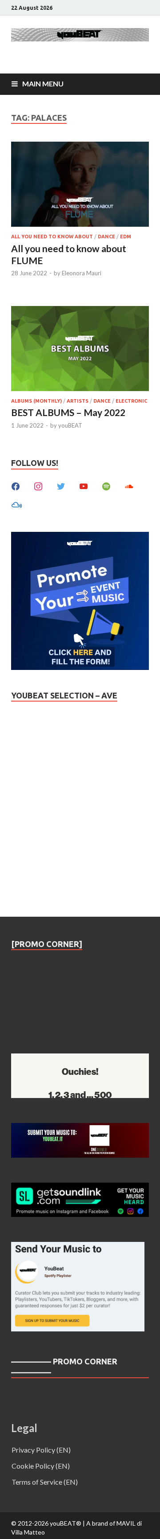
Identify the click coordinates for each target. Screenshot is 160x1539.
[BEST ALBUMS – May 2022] (80, 350)
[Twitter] (60, 486)
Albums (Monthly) (36, 401)
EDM (125, 236)
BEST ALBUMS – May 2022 (68, 412)
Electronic (131, 401)
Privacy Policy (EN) (41, 1449)
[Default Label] (83, 486)
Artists (77, 401)
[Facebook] (15, 486)
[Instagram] (38, 486)
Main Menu (43, 83)
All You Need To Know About (52, 236)
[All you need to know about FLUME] (80, 186)
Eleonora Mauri (81, 273)
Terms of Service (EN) (45, 1482)
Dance (106, 236)
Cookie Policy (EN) (41, 1465)
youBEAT (70, 425)
